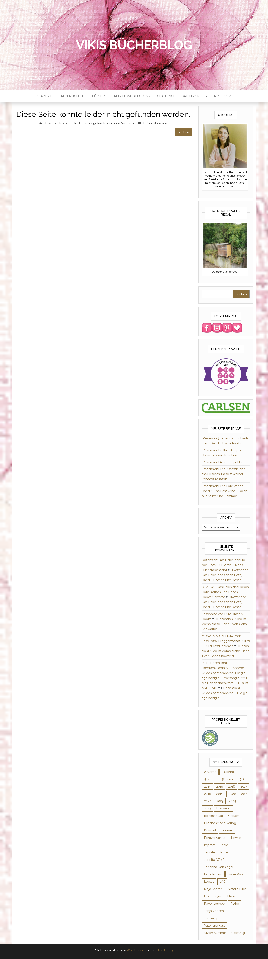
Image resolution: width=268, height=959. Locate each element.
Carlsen (234, 816)
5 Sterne (228, 779)
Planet (232, 896)
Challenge (166, 96)
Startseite (46, 96)
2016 (231, 786)
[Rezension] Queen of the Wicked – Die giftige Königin (225, 693)
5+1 (242, 779)
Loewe (209, 882)
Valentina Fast (214, 925)
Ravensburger (214, 903)
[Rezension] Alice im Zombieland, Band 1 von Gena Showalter (224, 624)
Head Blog (165, 950)
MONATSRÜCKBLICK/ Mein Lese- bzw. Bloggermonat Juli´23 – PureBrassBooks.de (226, 641)
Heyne (236, 838)
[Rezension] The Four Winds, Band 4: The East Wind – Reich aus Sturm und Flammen (224, 491)
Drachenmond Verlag (220, 823)
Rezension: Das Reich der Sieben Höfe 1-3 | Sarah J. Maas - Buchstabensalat (224, 565)
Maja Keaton (213, 889)
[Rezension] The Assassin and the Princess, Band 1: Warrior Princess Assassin (223, 474)
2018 (207, 794)
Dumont (210, 830)
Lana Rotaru (213, 874)
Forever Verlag (215, 838)
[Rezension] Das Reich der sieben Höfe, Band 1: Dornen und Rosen (225, 575)
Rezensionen (72, 96)
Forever (227, 830)
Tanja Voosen (214, 911)
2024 (232, 801)
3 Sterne (228, 772)
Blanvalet (223, 808)
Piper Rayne (213, 896)
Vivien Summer (215, 933)
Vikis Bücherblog (134, 45)
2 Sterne (210, 772)
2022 (207, 801)
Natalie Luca (237, 889)
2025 (207, 808)
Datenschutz (193, 96)
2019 (219, 794)
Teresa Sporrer (215, 918)
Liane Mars (236, 874)
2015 (219, 786)
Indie (224, 845)
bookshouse (213, 816)
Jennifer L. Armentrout (220, 852)
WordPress (135, 950)
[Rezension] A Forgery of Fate (223, 462)
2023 (219, 801)
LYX (222, 882)
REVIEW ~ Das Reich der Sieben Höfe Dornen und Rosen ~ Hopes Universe (225, 592)
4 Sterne (210, 779)
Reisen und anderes (131, 96)
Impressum (222, 96)
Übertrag (238, 933)
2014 (207, 786)
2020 (232, 794)
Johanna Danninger (218, 867)
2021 (244, 794)
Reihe (235, 903)
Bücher (99, 96)
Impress (209, 845)
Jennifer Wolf (214, 860)
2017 (244, 786)
